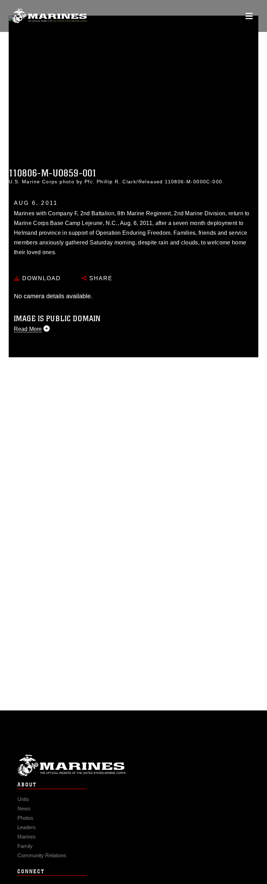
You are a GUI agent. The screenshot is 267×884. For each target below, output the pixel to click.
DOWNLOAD (40, 278)
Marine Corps (133, 765)
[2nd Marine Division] (49, 16)
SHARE (100, 278)
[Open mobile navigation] (249, 16)
